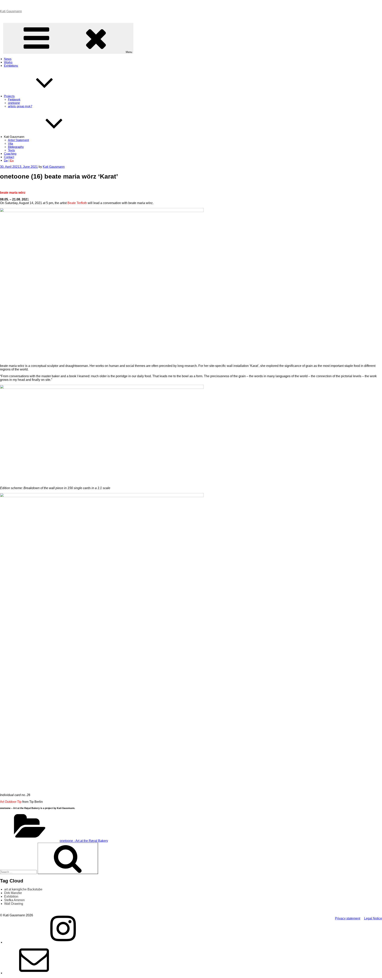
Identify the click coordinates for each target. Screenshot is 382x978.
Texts (11, 150)
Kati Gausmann (11, 11)
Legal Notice (373, 918)
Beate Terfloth (77, 203)
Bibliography (16, 147)
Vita (10, 143)
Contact (9, 157)
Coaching (10, 153)
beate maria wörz (12, 192)
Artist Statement (18, 140)
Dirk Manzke (13, 893)
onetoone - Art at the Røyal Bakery (84, 840)
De (6, 160)
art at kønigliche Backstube (23, 889)
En (12, 160)
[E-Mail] (34, 973)
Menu (129, 52)
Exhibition (11, 896)
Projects (9, 96)
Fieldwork (14, 99)
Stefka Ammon (14, 900)
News (8, 59)
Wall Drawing (13, 903)
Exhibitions (11, 65)
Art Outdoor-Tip (10, 801)
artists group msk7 (20, 106)
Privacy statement (347, 918)
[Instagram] (63, 942)
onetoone (14, 103)
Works (8, 62)
